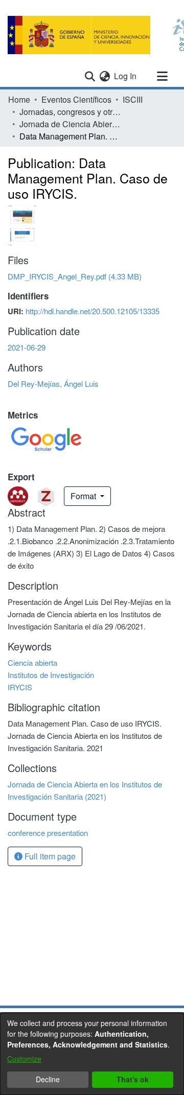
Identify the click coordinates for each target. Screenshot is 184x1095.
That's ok (133, 1079)
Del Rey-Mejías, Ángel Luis (53, 383)
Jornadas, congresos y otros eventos (70, 112)
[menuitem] (104, 76)
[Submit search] (89, 76)
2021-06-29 (26, 347)
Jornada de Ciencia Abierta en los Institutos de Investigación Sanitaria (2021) (70, 124)
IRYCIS (20, 687)
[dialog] (92, 1054)
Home (19, 99)
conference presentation (48, 832)
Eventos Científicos (76, 99)
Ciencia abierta (32, 662)
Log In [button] (125, 76)
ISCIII (133, 99)
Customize (24, 1059)
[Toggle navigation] (162, 76)
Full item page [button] (49, 856)
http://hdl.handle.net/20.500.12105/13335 (92, 311)
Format (84, 496)
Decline (48, 1079)
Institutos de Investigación (51, 674)
